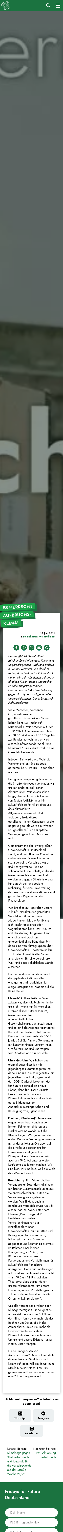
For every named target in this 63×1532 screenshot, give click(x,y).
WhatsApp (20, 1418)
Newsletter (31, 1433)
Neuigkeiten (30, 636)
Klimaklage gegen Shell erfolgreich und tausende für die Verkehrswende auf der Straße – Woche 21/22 (19, 1461)
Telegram (43, 1418)
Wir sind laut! (47, 636)
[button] (16, 648)
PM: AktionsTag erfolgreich (44, 1453)
